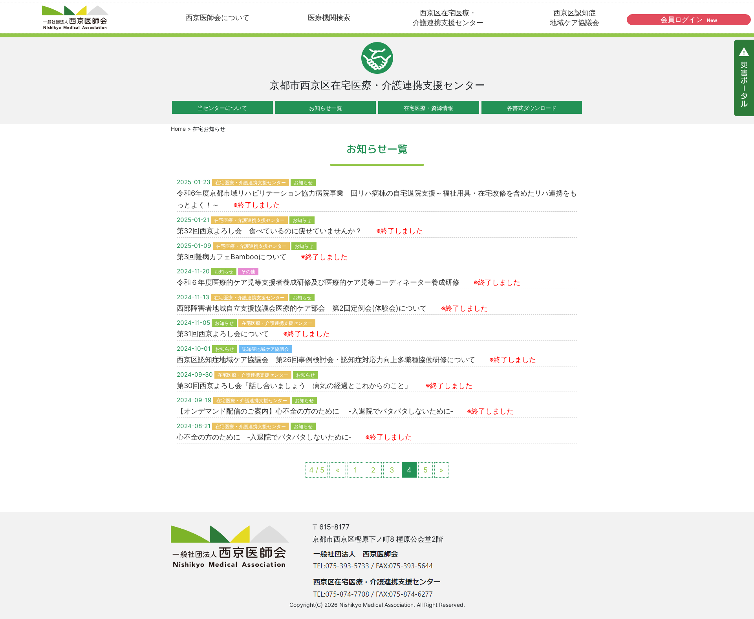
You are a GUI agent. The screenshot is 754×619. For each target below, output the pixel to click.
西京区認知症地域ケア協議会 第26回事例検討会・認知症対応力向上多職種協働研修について (356, 359)
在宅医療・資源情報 (428, 107)
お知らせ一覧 (325, 107)
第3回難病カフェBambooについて (262, 257)
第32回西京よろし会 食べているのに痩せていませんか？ (300, 231)
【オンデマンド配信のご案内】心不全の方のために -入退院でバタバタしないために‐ (345, 411)
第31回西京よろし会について (253, 334)
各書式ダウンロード (531, 107)
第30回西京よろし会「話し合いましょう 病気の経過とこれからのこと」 (324, 385)
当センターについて (222, 107)
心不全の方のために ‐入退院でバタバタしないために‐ (294, 437)
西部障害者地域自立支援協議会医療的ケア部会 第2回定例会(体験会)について (332, 308)
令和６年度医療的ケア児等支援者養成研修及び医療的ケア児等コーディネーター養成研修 (348, 282)
